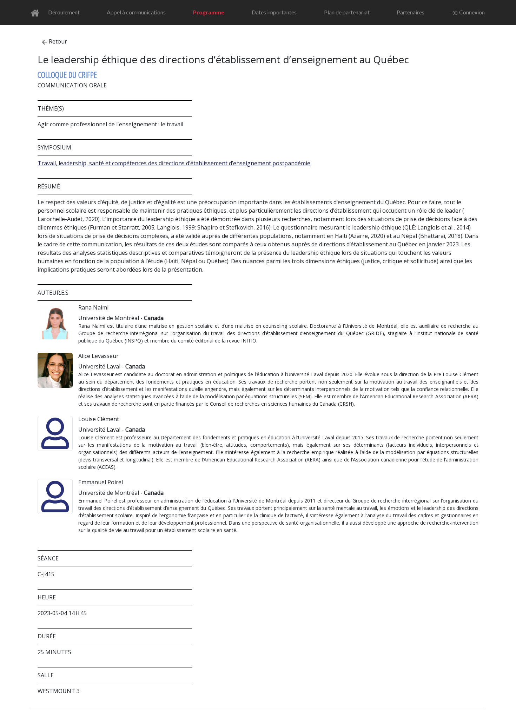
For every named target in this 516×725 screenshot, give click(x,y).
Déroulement (64, 12)
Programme (208, 12)
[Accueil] (37, 12)
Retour (58, 41)
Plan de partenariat (347, 12)
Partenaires (410, 12)
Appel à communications (136, 12)
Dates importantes (274, 12)
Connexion (472, 12)
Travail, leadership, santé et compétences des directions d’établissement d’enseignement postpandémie (174, 163)
